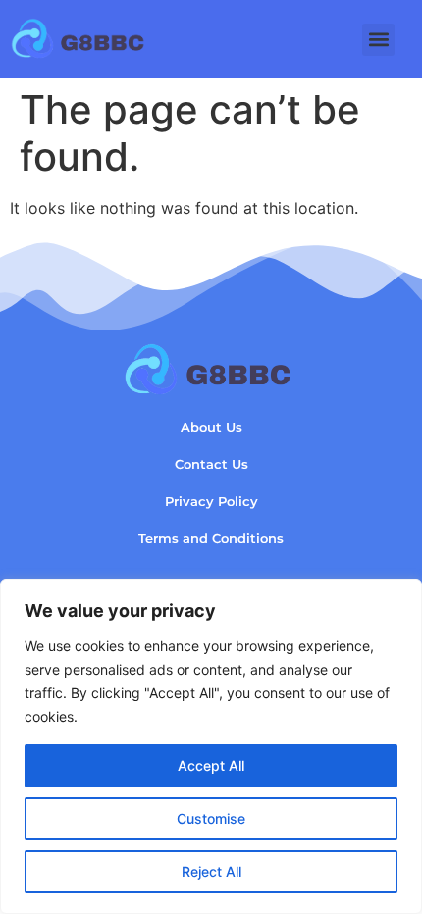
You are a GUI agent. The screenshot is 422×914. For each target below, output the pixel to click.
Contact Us (211, 464)
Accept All (211, 765)
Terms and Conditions (211, 539)
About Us (211, 427)
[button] (378, 40)
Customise (211, 818)
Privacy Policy (211, 501)
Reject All (211, 871)
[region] (211, 746)
